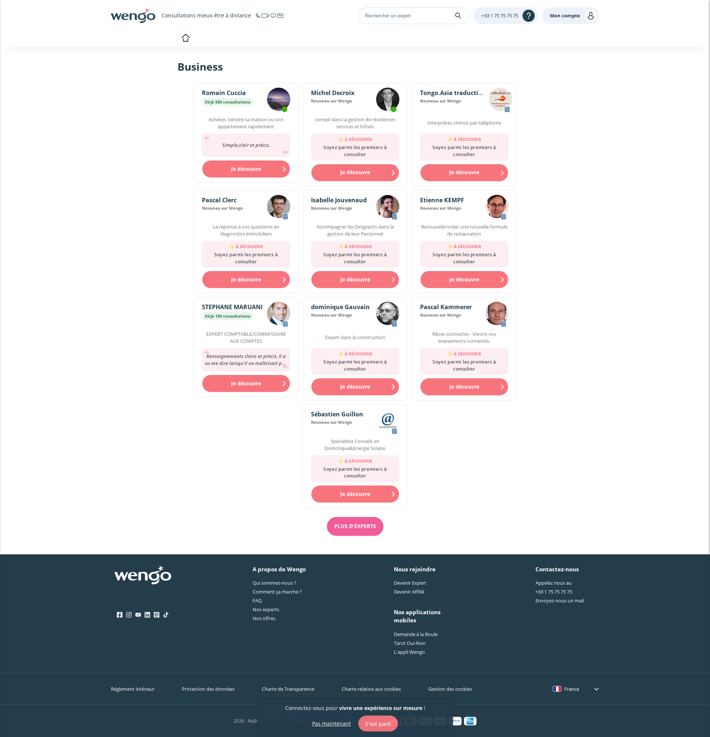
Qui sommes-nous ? (274, 582)
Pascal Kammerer (446, 307)
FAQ (257, 600)
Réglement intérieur (133, 689)
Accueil (185, 38)
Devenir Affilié (409, 591)
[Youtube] (138, 615)
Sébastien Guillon (337, 414)
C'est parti (378, 723)
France (571, 689)
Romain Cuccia (224, 93)
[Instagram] (129, 615)
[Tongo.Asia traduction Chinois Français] (500, 100)
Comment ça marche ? (277, 591)
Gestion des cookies (450, 689)
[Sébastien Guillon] (387, 421)
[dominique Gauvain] (387, 314)
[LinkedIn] (147, 615)
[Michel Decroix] (387, 100)
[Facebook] (119, 615)
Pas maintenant (331, 723)
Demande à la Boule (415, 634)
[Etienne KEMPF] (496, 207)
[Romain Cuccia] (278, 100)
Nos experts (266, 609)
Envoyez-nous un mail (559, 600)
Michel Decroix (332, 93)
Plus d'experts (355, 526)
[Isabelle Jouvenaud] (387, 207)
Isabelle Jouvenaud (339, 200)
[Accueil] (133, 15)
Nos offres (264, 618)
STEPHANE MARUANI (232, 307)
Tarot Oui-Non (410, 643)
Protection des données (208, 689)
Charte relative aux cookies (371, 689)
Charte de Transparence (288, 689)
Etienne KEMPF (442, 200)
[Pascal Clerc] (278, 207)
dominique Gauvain (340, 307)
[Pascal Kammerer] (496, 314)
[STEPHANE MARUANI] (278, 314)
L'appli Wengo (409, 652)
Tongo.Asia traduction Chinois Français (478, 93)
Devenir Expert (410, 582)
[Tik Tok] (166, 615)
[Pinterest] (156, 615)
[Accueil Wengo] (143, 575)
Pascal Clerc (219, 200)
